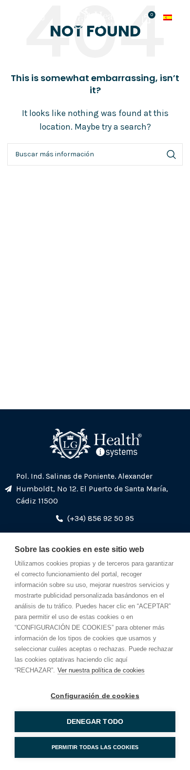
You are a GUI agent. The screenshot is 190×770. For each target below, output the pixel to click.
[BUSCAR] (171, 154)
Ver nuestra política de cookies (101, 670)
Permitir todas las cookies (95, 747)
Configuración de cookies (95, 696)
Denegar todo (95, 721)
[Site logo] (95, 17)
